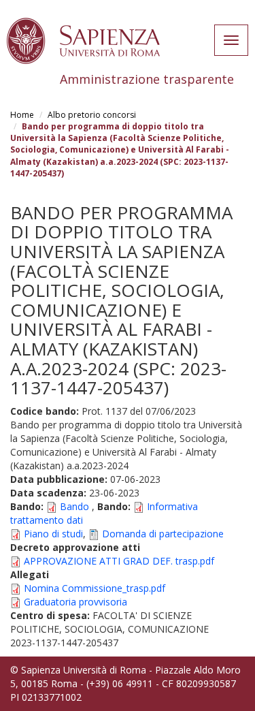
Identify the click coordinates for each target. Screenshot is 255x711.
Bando (74, 506)
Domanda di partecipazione (163, 533)
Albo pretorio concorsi (92, 115)
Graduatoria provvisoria (75, 601)
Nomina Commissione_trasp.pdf (94, 588)
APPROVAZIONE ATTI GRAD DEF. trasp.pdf (119, 560)
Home (22, 115)
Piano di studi (53, 533)
